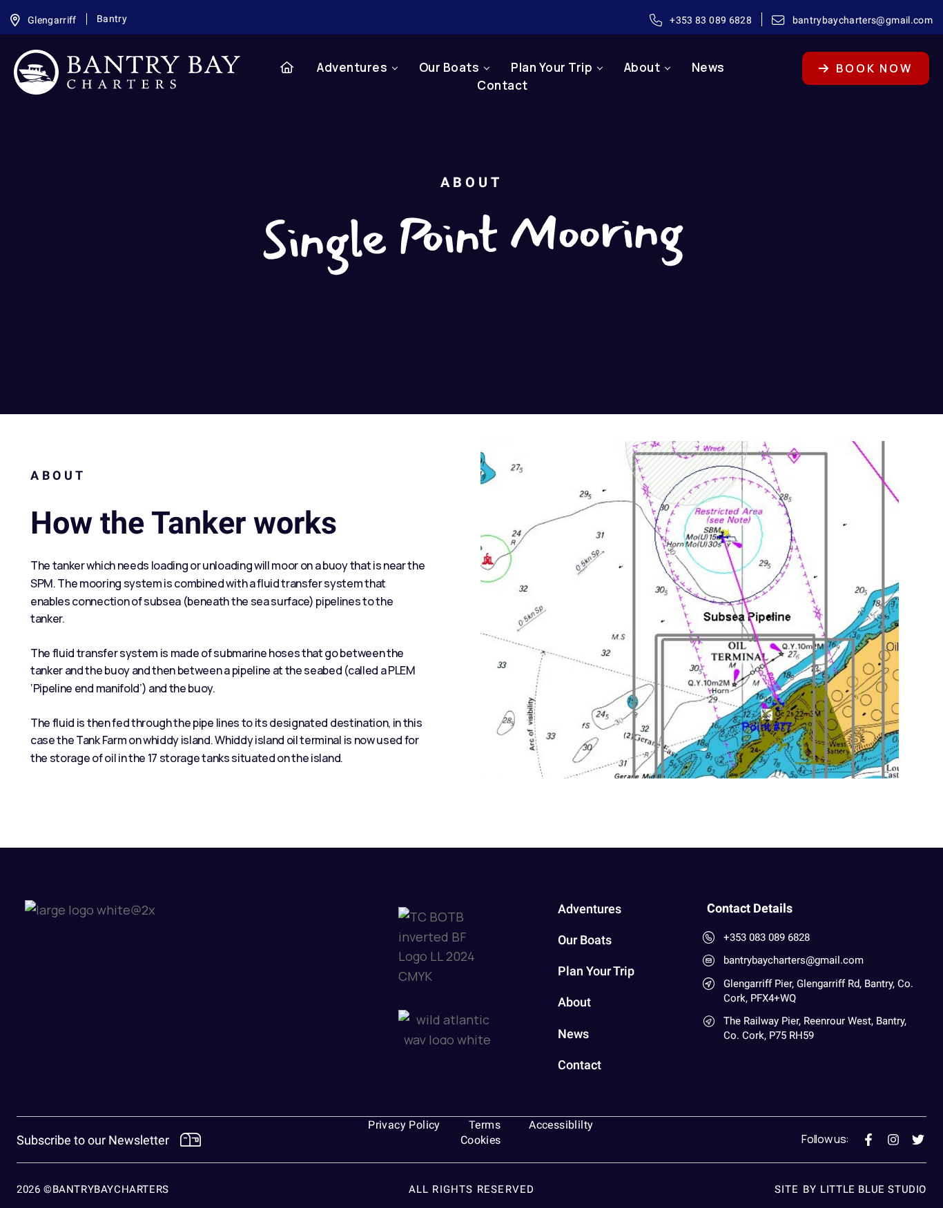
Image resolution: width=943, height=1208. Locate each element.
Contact (502, 85)
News (708, 67)
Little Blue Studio (873, 1189)
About (642, 67)
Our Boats (449, 67)
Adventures (352, 67)
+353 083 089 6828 (766, 937)
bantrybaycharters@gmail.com (793, 960)
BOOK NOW (872, 68)
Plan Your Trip (551, 67)
